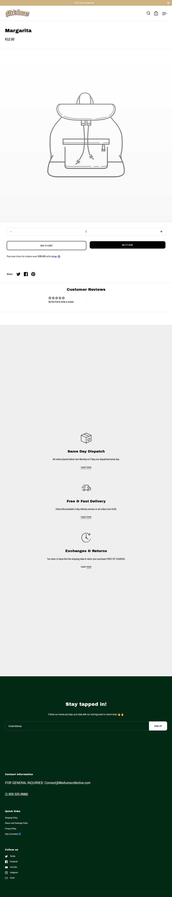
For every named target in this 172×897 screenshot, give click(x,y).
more (89, 566)
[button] (161, 231)
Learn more (86, 467)
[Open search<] (148, 13)
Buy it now (127, 245)
